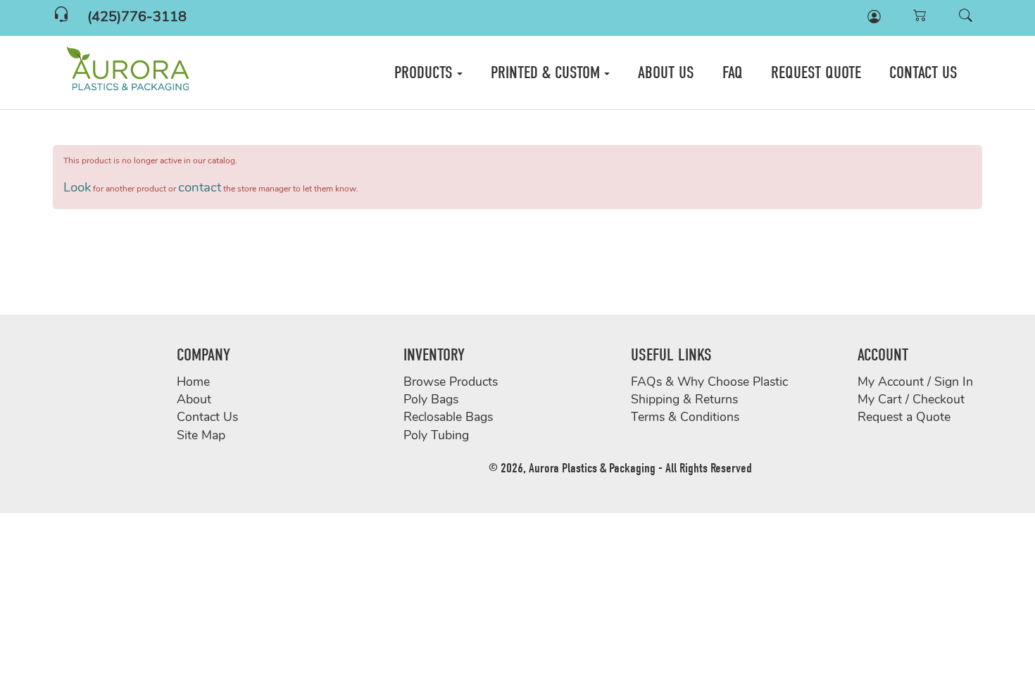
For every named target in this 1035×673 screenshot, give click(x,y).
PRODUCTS (425, 72)
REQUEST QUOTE (816, 72)
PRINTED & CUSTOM (547, 72)
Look (77, 188)
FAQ (732, 72)
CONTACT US (923, 72)
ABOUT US (666, 72)
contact (199, 188)
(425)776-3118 (137, 18)
